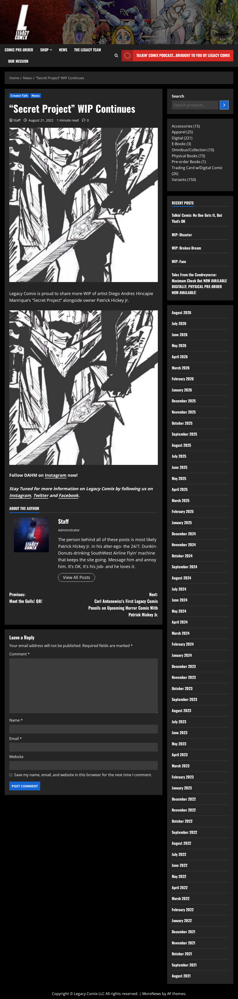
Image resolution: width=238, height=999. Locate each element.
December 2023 (184, 666)
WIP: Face (179, 261)
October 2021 (182, 953)
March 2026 (181, 368)
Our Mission (18, 61)
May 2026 (179, 345)
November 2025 (184, 412)
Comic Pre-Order (19, 50)
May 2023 (179, 743)
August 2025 (181, 445)
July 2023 (179, 721)
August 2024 (181, 578)
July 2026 (179, 323)
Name (16, 720)
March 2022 (180, 898)
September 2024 (184, 566)
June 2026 (180, 334)
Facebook (68, 495)
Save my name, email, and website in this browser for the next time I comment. (83, 774)
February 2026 (183, 378)
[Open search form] (116, 55)
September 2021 (184, 965)
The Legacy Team (87, 50)
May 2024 (179, 611)
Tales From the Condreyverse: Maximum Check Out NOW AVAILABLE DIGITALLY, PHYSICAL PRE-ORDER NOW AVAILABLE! (199, 283)
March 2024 (180, 633)
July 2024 (179, 589)
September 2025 (184, 434)
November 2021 (183, 943)
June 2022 (179, 865)
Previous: (25, 597)
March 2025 (180, 500)
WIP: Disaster (182, 234)
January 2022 (182, 920)
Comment (19, 654)
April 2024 (180, 622)
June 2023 (179, 732)
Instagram (55, 475)
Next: (123, 604)
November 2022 (184, 810)
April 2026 (180, 356)
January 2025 (182, 522)
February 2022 (183, 909)
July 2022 (179, 854)
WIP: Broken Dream (186, 248)
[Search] (224, 105)
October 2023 (182, 688)
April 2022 (180, 887)
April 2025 (180, 489)
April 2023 (180, 754)
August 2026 (181, 312)
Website (16, 756)
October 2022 (182, 821)
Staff (16, 120)
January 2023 (182, 788)
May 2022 (179, 876)
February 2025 (183, 511)
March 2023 (180, 766)
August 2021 (181, 976)
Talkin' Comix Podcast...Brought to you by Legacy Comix (183, 55)
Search (178, 96)
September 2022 (184, 832)
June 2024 (179, 600)
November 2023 (184, 677)
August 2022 (181, 843)
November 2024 (184, 544)
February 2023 (183, 777)
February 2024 (183, 644)
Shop (44, 50)
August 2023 (181, 710)
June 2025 (179, 467)
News (63, 50)
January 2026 (182, 390)
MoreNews (151, 993)
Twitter (40, 495)
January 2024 (182, 655)
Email (15, 738)
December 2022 (184, 799)
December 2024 (184, 533)
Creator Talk (19, 96)
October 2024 (182, 556)
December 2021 (183, 931)
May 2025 (179, 478)
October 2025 (182, 423)
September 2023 (184, 699)
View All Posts (76, 577)
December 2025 (184, 401)
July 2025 (179, 456)
